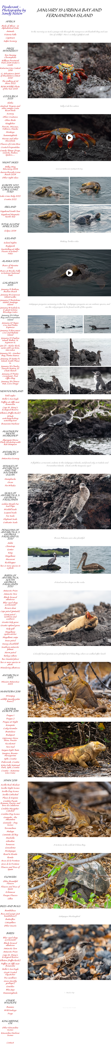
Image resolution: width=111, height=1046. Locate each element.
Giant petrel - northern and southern (10, 616)
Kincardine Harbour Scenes (10, 1034)
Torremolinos (10, 828)
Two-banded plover (10, 659)
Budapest (10, 735)
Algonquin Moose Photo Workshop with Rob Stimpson (10, 442)
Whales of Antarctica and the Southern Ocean (10, 470)
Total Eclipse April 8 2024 (10, 225)
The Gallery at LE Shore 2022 (10, 82)
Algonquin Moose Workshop (10, 433)
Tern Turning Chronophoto (10, 56)
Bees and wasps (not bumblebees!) (10, 915)
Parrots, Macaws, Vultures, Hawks (10, 127)
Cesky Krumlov (10, 728)
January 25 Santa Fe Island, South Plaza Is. (10, 361)
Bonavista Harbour (10, 423)
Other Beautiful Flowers (10, 882)
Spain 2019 (10, 780)
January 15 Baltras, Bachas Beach (10, 290)
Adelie (10, 543)
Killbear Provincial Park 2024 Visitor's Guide (10, 62)
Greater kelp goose (10, 622)
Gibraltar (10, 841)
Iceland (10, 238)
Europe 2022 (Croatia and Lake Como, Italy (10, 189)
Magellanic (10, 556)
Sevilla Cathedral (10, 794)
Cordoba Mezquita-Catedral (10, 809)
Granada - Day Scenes (10, 823)
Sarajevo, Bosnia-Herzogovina (10, 754)
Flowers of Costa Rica (10, 144)
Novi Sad (10, 746)
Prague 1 (10, 715)
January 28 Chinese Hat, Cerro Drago (10, 382)
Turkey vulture (10, 655)
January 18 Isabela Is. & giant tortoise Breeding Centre (10, 310)
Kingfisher (10, 123)
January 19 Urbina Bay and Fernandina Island (10, 317)
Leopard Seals (10, 512)
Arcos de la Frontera (10, 860)
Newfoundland (11, 391)
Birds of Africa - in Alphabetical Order (10, 27)
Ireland (10, 207)
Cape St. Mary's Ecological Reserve (10, 408)
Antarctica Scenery (10, 453)
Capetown (10, 37)
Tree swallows (10, 977)
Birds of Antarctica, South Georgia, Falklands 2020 (10, 581)
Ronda (10, 857)
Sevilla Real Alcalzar (10, 784)
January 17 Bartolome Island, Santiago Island (10, 302)
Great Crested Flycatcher (10, 973)
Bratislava (10, 731)
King (10, 552)
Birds (10, 933)
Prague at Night (10, 722)
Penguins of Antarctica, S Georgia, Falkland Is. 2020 (10, 534)
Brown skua (10, 608)
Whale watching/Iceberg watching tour (10, 418)
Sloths (10, 102)
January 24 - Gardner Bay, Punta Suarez (10, 354)
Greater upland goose (10, 625)
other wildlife (10, 1001)
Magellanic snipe (10, 637)
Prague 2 (10, 718)
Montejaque (10, 851)
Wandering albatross (10, 667)
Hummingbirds (10, 993)
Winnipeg (10, 696)
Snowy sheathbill (10, 643)
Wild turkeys (10, 1010)
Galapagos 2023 (10, 284)
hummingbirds (10, 135)
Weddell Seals (10, 509)
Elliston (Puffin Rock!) (10, 413)
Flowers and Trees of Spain (10, 868)
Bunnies (10, 1007)
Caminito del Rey (10, 834)
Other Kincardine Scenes (10, 1028)
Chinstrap (10, 546)
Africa (10, 21)
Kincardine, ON (10, 1022)
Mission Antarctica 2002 (10, 683)
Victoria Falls (10, 34)
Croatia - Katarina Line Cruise (10, 771)
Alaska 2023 (10, 261)
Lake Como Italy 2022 (10, 196)
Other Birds (10, 120)
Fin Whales (10, 485)
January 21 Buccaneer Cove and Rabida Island (10, 332)
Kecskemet (10, 743)
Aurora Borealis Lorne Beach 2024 (10, 173)
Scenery (10, 113)
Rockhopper (10, 562)
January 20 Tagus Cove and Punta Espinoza (10, 325)
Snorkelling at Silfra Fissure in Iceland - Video (10, 251)
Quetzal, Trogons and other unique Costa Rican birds (10, 108)
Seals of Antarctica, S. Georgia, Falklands (10, 496)
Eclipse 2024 (10, 230)
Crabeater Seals (10, 522)
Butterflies (10, 919)
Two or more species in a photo (10, 567)
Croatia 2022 (10, 199)
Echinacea (10, 892)
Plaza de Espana (10, 797)
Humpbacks (10, 479)
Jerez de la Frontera (10, 864)
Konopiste (10, 725)
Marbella (10, 838)
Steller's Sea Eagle (10, 398)
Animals (10, 31)
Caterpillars (10, 922)
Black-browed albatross (10, 598)
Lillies (10, 898)
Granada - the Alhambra (10, 818)
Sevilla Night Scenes (10, 788)
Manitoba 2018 (10, 691)
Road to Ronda (10, 854)
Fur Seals (10, 516)
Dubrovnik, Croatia (10, 762)
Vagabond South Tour (10, 211)
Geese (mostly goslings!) (10, 982)
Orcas (10, 482)
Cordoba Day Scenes (10, 814)
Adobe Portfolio (72, 1007)
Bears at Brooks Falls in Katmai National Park (10, 273)
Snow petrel (10, 640)
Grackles (10, 986)
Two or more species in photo (10, 663)
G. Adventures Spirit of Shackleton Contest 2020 (10, 75)
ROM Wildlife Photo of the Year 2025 (10, 87)
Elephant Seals (10, 519)
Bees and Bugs (10, 906)
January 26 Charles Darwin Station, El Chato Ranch (10, 368)
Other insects (10, 925)
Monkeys (10, 132)
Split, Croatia (10, 758)
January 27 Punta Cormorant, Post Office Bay (10, 376)
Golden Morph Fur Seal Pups (10, 505)
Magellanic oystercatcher (10, 633)
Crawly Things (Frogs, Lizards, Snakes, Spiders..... (10, 152)
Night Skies (10, 162)
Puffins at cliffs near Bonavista (10, 403)
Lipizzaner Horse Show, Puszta (10, 739)
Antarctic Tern (10, 594)
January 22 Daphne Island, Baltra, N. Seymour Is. (10, 340)
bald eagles (10, 395)
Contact (10, 1042)
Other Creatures (10, 117)
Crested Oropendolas (10, 147)
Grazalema (10, 847)
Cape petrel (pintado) (10, 611)
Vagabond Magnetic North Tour (10, 215)
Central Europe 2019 (10, 710)
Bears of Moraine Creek (10, 266)
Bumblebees (10, 910)
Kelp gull (10, 628)
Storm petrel (10, 652)
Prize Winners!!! (10, 50)
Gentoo (10, 549)
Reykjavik (10, 246)
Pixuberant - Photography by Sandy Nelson (14, 10)
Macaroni (10, 559)
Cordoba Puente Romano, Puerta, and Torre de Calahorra (10, 803)
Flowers (10, 877)
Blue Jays (10, 989)
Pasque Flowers (10, 895)
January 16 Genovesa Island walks (10, 295)
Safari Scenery (10, 41)
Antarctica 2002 (10, 676)
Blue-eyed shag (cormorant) (10, 603)
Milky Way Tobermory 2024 (10, 168)
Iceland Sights (10, 242)
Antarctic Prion (10, 590)
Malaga (10, 831)
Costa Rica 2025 (10, 97)
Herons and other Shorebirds (10, 139)
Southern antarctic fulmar (10, 648)
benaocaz (10, 844)
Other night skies (10, 177)
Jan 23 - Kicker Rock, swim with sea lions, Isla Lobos (10, 348)
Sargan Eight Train (10, 750)
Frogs (10, 1013)
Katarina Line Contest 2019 (10, 69)
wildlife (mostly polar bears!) (10, 700)
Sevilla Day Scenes (10, 791)
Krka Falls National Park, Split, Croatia (10, 766)
